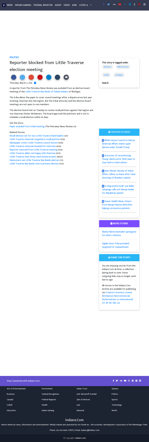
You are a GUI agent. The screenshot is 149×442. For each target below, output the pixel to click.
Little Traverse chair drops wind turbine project (33, 157)
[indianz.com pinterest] (139, 5)
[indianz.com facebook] (104, 5)
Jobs (74, 5)
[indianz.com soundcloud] (114, 5)
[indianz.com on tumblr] (134, 5)
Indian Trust (82, 388)
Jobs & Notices (83, 399)
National (80, 410)
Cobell (9, 405)
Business (11, 394)
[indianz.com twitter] (108, 5)
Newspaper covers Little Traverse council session (34, 143)
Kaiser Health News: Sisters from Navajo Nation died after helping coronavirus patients (117, 204)
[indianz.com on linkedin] (140, 381)
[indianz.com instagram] (125, 5)
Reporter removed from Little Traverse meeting (34, 150)
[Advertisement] (74, 34)
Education (11, 410)
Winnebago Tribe (139, 424)
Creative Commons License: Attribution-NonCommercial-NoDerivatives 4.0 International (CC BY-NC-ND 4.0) (117, 298)
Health (44, 405)
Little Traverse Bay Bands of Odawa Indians (46, 92)
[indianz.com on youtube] (119, 5)
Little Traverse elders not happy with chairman (33, 153)
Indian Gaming (23, 5)
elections (107, 66)
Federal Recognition (50, 394)
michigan (119, 75)
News (10, 5)
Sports (115, 399)
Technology (117, 405)
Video (67, 5)
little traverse (123, 66)
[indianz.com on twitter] (117, 381)
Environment (47, 388)
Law (78, 405)
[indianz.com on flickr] (144, 5)
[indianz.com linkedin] (130, 5)
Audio (58, 5)
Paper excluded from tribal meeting (27, 127)
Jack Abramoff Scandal (86, 394)
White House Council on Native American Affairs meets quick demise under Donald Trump (118, 143)
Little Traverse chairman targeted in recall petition (35, 139)
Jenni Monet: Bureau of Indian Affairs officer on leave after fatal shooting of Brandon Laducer (118, 174)
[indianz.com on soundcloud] (121, 381)
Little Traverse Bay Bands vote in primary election (34, 164)
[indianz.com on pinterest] (133, 381)
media (106, 75)
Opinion (115, 388)
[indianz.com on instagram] (129, 381)
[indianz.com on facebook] (114, 381)
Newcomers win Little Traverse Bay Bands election (34, 160)
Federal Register (43, 5)
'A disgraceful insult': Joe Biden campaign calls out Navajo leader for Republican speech (118, 189)
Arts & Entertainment (16, 388)
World (114, 410)
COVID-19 (83, 5)
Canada (10, 399)
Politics (14, 57)
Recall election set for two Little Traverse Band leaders (37, 136)
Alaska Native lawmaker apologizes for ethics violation (119, 233)
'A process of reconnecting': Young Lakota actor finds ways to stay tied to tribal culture (118, 159)
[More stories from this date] (35, 83)
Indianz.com (80, 438)
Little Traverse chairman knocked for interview (33, 146)
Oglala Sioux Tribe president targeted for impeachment (116, 245)
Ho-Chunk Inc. (84, 424)
